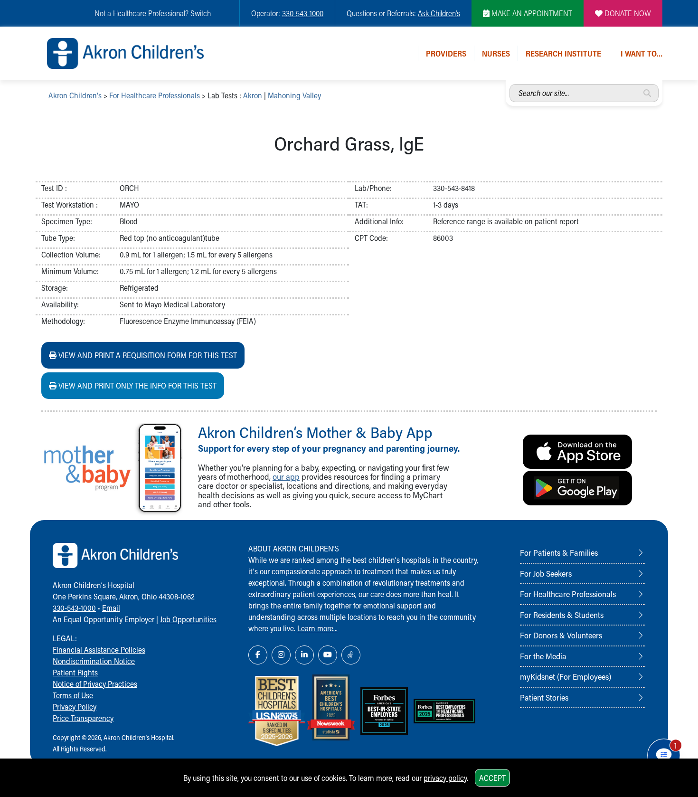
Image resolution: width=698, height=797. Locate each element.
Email (111, 608)
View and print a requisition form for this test (147, 355)
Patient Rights (75, 672)
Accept (492, 778)
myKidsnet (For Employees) (565, 676)
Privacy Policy (74, 707)
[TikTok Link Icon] (350, 654)
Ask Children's (439, 13)
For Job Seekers (546, 573)
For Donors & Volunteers (561, 635)
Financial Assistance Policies (99, 650)
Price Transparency (83, 718)
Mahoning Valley (294, 95)
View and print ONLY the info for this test (137, 385)
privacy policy (445, 778)
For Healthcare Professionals (154, 95)
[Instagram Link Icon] (281, 654)
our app (286, 476)
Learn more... (317, 628)
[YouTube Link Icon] (327, 654)
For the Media (543, 656)
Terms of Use (73, 695)
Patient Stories (544, 697)
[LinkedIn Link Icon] (304, 654)
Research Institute (563, 53)
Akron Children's (75, 95)
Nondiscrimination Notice (94, 661)
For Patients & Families (559, 552)
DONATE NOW (627, 13)
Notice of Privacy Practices (95, 684)
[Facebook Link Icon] (257, 654)
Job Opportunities (188, 619)
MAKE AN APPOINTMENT (531, 13)
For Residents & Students (562, 614)
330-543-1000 (302, 13)
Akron (252, 95)
